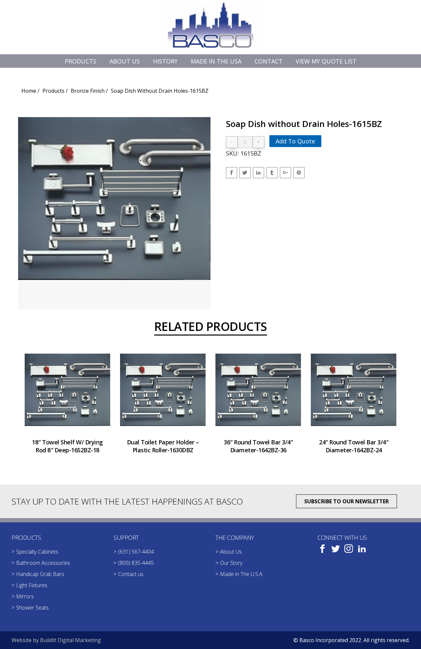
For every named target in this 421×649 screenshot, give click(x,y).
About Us (231, 551)
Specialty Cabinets (37, 551)
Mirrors (25, 596)
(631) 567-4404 (136, 551)
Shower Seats (32, 607)
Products (53, 90)
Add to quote (295, 141)
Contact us (130, 574)
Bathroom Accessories (43, 562)
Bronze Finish (88, 90)
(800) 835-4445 (136, 562)
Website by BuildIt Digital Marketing (56, 640)
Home (28, 90)
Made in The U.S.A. (241, 574)
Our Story (231, 562)
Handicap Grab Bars (40, 574)
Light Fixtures (31, 585)
